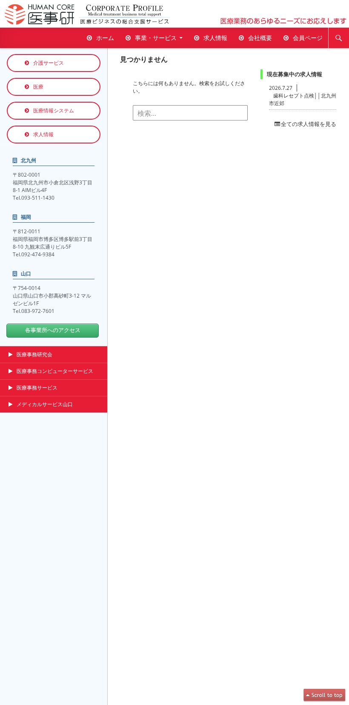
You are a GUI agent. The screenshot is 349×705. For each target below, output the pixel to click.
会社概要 (260, 38)
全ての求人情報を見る (308, 124)
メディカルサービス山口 (45, 404)
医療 (38, 86)
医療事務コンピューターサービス (55, 371)
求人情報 (215, 38)
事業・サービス (156, 38)
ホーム (105, 38)
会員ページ (308, 38)
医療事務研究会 (34, 354)
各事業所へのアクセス (52, 330)
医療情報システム (53, 110)
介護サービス (48, 62)
